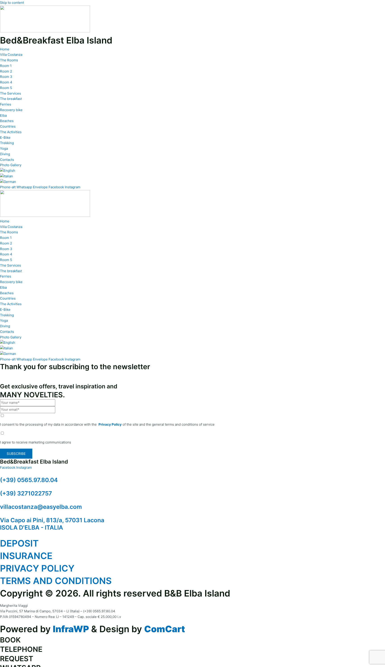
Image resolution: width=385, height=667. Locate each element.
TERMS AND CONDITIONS (56, 580)
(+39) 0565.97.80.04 (29, 479)
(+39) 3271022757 (26, 493)
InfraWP (71, 629)
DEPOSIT (19, 543)
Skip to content (12, 2)
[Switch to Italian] (6, 176)
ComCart (164, 629)
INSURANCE (26, 555)
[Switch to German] (8, 182)
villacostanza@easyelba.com (41, 506)
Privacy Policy (110, 424)
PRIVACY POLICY (37, 568)
